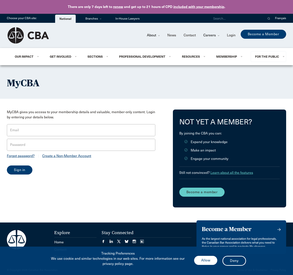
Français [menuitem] (280, 18)
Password (17, 145)
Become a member (202, 192)
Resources (191, 57)
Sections (95, 57)
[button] (269, 18)
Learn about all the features (231, 173)
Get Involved (60, 57)
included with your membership (198, 7)
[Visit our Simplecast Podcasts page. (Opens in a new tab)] (142, 240)
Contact (190, 35)
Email (14, 130)
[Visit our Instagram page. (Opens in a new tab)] (136, 240)
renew (118, 7)
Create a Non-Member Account (66, 156)
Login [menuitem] (231, 35)
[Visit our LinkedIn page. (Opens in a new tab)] (113, 240)
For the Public (267, 57)
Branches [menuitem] (92, 18)
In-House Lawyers (127, 18)
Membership (226, 57)
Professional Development (142, 57)
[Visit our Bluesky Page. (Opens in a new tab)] (129, 240)
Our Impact (24, 57)
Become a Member (263, 34)
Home (59, 242)
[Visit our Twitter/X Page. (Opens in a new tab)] (121, 240)
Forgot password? (21, 156)
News (171, 35)
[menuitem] (27, 56)
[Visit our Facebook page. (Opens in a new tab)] (105, 240)
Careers (210, 35)
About (152, 35)
